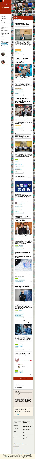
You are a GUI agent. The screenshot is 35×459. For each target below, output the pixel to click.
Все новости (23, 379)
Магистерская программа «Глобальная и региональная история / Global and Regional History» (5, 33)
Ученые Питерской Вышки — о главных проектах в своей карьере (23, 321)
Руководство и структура (17, 423)
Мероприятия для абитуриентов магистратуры (28, 424)
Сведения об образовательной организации (18, 422)
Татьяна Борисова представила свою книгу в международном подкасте (22, 355)
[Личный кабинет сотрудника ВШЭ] (31, 1)
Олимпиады (25, 427)
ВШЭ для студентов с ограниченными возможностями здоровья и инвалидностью (18, 434)
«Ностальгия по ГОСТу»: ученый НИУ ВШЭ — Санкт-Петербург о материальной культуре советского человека (23, 218)
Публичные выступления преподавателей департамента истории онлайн (22, 409)
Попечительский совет (16, 428)
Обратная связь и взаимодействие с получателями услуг (28, 437)
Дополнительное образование (28, 433)
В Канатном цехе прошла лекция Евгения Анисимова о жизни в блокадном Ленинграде (22, 286)
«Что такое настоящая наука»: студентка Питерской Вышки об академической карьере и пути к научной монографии (22, 100)
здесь (21, 455)
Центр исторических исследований (20, 384)
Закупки (14, 431)
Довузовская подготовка (27, 426)
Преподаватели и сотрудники (3, 20)
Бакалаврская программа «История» (4, 30)
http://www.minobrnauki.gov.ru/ (18, 443)
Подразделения (15, 425)
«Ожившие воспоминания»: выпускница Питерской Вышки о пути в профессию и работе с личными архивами (22, 25)
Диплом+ (24, 432)
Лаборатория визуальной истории (20, 385)
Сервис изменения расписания (4, 24)
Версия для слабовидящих (17, 436)
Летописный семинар (18, 387)
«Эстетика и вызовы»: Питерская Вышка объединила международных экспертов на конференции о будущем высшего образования (23, 136)
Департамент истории (6, 8)
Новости (16, 17)
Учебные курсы (3, 22)
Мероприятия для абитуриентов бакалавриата (28, 422)
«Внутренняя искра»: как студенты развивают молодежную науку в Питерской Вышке (23, 178)
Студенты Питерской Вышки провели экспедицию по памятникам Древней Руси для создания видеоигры (22, 60)
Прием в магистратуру (26, 430)
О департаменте (3, 18)
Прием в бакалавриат (26, 429)
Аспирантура (3, 36)
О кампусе (15, 420)
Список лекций (17, 414)
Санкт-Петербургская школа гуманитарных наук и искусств (6, 4)
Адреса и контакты (22, 453)
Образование (25, 420)
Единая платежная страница (17, 437)
